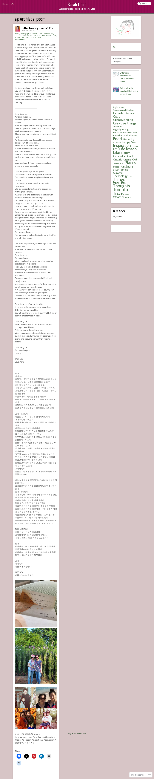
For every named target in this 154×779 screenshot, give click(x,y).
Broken (121, 107)
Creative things (125, 123)
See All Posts (37, 34)
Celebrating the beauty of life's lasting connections (129, 91)
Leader (135, 146)
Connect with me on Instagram (122, 59)
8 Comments (20, 40)
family (51, 34)
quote (116, 166)
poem (53, 36)
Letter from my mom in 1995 (37, 28)
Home (5, 4)
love (44, 36)
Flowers (133, 135)
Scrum (116, 169)
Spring (124, 169)
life (30, 36)
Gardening (128, 139)
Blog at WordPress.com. (77, 734)
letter (26, 36)
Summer (118, 172)
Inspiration (19, 36)
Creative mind (123, 119)
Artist (17, 34)
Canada (118, 113)
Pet (121, 163)
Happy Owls (129, 142)
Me (12, 4)
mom (48, 36)
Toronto (120, 189)
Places (130, 162)
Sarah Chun (77, 4)
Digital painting (120, 129)
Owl (134, 159)
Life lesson (37, 36)
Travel (39, 37)
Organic (127, 159)
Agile (115, 107)
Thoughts (32, 37)
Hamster (117, 142)
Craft (116, 116)
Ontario (117, 159)
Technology (120, 176)
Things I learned (21, 37)
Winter (128, 197)
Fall (126, 135)
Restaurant (128, 166)
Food (117, 138)
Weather (118, 197)
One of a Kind (123, 156)
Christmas (130, 113)
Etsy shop (118, 135)
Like (116, 152)
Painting (116, 164)
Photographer (25, 34)
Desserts (117, 126)
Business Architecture (123, 110)
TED (130, 176)
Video (127, 194)
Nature (125, 152)
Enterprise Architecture (125, 132)
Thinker (46, 34)
